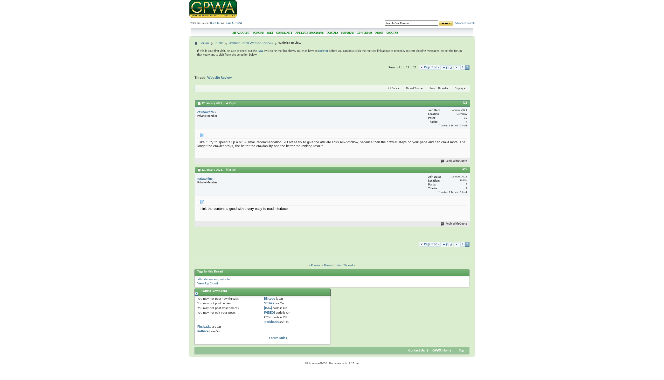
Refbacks (203, 331)
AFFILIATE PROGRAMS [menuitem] (309, 32)
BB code (269, 298)
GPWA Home (441, 350)
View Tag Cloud (207, 283)
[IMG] (268, 308)
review (213, 279)
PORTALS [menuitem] (332, 32)
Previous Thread (322, 265)
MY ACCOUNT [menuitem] (241, 32)
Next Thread (344, 265)
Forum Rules (278, 338)
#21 (464, 102)
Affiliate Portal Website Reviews (251, 43)
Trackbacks (271, 322)
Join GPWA (233, 22)
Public (219, 43)
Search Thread (438, 88)
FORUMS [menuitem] (258, 32)
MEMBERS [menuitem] (347, 32)
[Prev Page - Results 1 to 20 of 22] (457, 67)
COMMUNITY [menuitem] (284, 32)
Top (461, 350)
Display (459, 88)
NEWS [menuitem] (379, 32)
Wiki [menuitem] (270, 32)
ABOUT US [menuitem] (392, 32)
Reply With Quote (456, 161)
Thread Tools (413, 88)
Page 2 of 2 (431, 67)
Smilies (269, 303)
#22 (464, 169)
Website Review (219, 78)
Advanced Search (465, 23)
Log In (215, 22)
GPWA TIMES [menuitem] (364, 32)
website (224, 279)
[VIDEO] (269, 312)
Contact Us (416, 350)
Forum (204, 43)
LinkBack (392, 88)
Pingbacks (204, 326)
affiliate (202, 279)
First (449, 67)
